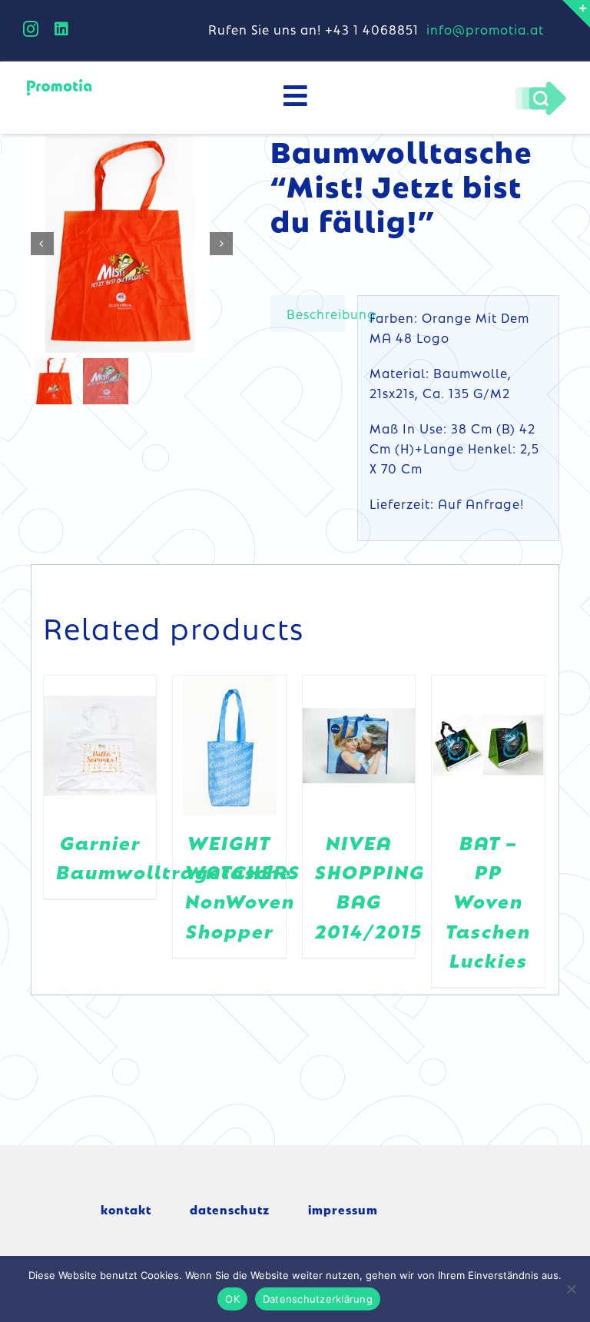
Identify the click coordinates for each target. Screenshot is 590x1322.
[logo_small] (59, 83)
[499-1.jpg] (132, 243)
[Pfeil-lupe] (540, 85)
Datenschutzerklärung (318, 1299)
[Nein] (570, 1289)
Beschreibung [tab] (316, 313)
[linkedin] (62, 29)
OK (232, 1299)
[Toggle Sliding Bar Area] (576, 14)
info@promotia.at (485, 29)
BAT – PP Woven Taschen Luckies (488, 901)
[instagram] (31, 29)
